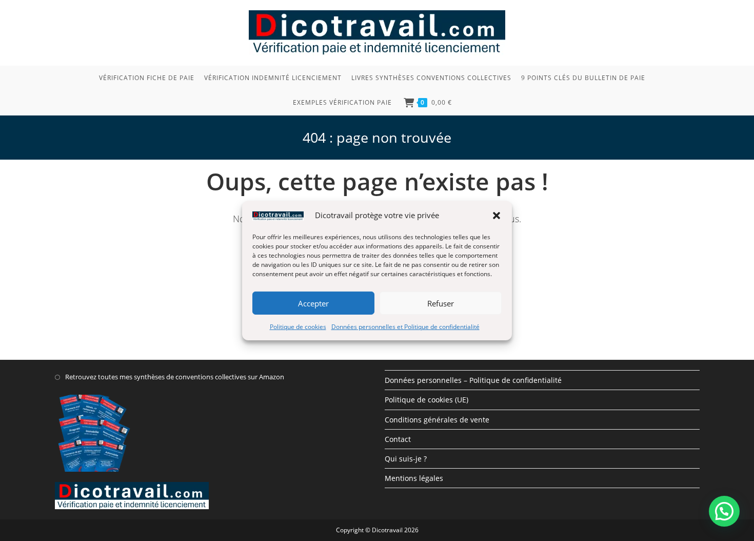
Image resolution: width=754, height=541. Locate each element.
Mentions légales (414, 478)
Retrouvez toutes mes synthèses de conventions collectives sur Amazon (174, 376)
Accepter (313, 303)
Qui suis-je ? (406, 458)
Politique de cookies (298, 326)
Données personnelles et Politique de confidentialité (405, 326)
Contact (398, 439)
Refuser (440, 303)
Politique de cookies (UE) (426, 399)
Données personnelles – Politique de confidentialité (473, 380)
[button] (496, 215)
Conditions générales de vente (437, 419)
